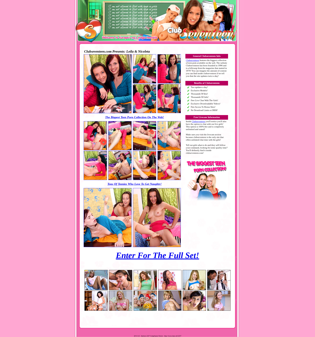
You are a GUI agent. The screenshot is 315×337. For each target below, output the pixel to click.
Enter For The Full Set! (157, 255)
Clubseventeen (192, 60)
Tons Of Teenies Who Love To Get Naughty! (134, 184)
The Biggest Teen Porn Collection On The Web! (134, 117)
